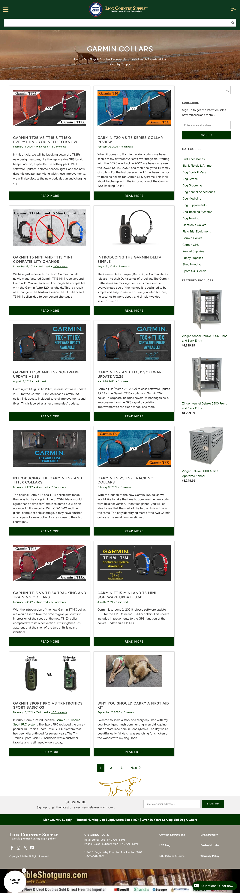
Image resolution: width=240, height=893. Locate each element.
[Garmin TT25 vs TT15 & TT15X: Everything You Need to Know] (49, 111)
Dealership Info (209, 845)
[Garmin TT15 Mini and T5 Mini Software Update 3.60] (134, 566)
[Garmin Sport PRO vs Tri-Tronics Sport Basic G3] (49, 676)
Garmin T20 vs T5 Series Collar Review (130, 140)
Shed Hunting (191, 264)
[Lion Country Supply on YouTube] (32, 848)
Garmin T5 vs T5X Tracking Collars (125, 480)
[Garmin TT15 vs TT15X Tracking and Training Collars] (49, 566)
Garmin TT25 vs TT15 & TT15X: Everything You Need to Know (45, 140)
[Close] (24, 870)
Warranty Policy (209, 856)
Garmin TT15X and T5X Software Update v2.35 (46, 374)
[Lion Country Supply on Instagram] (19, 848)
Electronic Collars (194, 225)
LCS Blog (164, 845)
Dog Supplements (194, 205)
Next (134, 767)
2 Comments (60, 266)
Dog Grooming (192, 185)
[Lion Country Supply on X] (25, 848)
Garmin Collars (192, 238)
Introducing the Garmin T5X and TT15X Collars (47, 480)
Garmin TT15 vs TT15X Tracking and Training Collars (49, 595)
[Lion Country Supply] (126, 9)
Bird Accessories (193, 159)
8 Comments (59, 146)
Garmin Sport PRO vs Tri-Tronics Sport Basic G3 (48, 705)
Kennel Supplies (193, 251)
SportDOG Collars (194, 271)
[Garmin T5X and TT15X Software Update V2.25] (134, 345)
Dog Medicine (191, 198)
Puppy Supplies (192, 258)
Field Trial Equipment (196, 231)
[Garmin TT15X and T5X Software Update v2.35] (49, 345)
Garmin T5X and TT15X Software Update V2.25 (131, 374)
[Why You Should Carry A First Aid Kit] (134, 676)
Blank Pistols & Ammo (197, 165)
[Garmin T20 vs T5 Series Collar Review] (134, 111)
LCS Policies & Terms (171, 856)
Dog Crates (189, 179)
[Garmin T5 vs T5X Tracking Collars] (134, 451)
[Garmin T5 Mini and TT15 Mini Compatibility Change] (49, 230)
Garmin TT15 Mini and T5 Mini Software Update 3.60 (127, 595)
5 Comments (58, 601)
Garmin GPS (190, 245)
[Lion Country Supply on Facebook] (12, 848)
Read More (49, 195)
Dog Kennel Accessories (198, 192)
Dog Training (190, 218)
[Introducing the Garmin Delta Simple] (134, 230)
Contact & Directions (172, 834)
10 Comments (59, 712)
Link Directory (209, 834)
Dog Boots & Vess (194, 172)
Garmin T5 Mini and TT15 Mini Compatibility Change (42, 259)
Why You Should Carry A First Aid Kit (133, 705)
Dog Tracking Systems (197, 212)
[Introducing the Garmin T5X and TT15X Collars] (49, 451)
